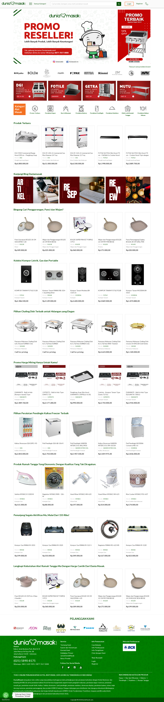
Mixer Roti (73, 501)
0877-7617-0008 (42, 664)
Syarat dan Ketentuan (68, 648)
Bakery (143, 678)
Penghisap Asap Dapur (22, 160)
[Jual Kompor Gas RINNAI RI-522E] (137, 529)
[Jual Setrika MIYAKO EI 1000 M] (26, 478)
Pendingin (123, 680)
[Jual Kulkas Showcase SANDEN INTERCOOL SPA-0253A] (109, 427)
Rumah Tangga (143, 680)
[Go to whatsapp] (6, 695)
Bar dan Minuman (132, 678)
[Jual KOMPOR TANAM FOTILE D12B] (26, 274)
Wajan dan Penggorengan (51, 247)
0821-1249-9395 (28, 664)
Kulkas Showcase (20, 450)
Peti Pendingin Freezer (50, 450)
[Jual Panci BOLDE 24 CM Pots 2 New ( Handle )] (26, 580)
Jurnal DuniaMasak (67, 656)
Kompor (73, 298)
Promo (100, 247)
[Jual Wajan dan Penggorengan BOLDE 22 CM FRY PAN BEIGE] (109, 223)
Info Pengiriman (97, 650)
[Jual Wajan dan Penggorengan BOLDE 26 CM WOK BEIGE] (54, 223)
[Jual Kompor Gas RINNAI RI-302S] (54, 529)
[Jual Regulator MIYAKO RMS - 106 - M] (54, 478)
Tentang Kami (65, 645)
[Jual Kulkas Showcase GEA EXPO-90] (26, 427)
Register (139, 4)
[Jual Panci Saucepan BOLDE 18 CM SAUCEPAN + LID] (26, 223)
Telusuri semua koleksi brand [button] (139, 67)
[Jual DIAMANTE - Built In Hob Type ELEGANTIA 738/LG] (137, 376)
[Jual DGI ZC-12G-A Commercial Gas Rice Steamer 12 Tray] (82, 137)
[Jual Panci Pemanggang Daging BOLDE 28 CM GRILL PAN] (137, 223)
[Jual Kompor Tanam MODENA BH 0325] (137, 274)
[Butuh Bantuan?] (147, 3)
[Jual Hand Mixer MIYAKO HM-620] (82, 478)
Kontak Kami (65, 650)
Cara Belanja (96, 645)
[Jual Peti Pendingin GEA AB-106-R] (54, 427)
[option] (65, 37)
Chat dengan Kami (98, 653)
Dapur (121, 678)
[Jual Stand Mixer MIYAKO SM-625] (109, 478)
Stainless (132, 680)
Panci (16, 247)
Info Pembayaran (98, 648)
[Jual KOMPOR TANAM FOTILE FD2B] (109, 274)
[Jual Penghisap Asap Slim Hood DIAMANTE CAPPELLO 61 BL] (82, 376)
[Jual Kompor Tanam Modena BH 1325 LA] (82, 274)
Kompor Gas (19, 501)
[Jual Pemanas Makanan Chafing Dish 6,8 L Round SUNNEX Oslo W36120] (26, 325)
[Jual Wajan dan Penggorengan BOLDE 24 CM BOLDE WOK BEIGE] (137, 580)
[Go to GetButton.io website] (6, 699)
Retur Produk (65, 658)
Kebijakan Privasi (66, 653)
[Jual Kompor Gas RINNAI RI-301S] (26, 529)
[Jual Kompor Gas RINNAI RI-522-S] (82, 529)
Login (129, 4)
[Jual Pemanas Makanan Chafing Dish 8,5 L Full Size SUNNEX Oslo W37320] (82, 325)
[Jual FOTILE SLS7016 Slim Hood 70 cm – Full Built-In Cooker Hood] (109, 137)
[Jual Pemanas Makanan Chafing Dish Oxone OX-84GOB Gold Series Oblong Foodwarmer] (137, 325)
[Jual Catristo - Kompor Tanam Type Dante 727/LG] (109, 376)
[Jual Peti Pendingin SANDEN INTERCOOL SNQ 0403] (82, 427)
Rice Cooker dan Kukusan (51, 160)
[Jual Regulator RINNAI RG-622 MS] (109, 529)
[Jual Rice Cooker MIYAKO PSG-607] (137, 478)
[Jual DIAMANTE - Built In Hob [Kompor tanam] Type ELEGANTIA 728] (26, 376)
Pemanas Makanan (21, 349)
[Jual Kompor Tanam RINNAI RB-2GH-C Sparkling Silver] (54, 274)
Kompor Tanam (19, 298)
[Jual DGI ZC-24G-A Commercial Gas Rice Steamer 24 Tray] (54, 137)
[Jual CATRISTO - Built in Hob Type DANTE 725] (54, 376)
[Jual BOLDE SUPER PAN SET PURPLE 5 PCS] (82, 223)
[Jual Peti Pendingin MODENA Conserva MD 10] (137, 427)
